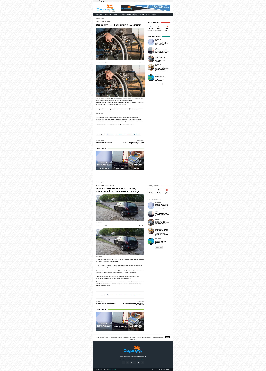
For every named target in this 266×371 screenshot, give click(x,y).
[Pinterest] (134, 362)
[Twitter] (167, 1)
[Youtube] (169, 1)
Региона (109, 21)
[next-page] (99, 172)
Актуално (102, 18)
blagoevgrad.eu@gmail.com (140, 358)
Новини (104, 21)
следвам (159, 25)
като (151, 25)
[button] (168, 14)
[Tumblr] (138, 362)
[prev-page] (97, 172)
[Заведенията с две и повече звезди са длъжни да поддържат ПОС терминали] (136, 160)
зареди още (158, 83)
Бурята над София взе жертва (104, 142)
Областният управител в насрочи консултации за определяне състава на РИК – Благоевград (104, 166)
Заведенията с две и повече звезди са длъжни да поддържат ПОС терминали (136, 166)
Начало (97, 18)
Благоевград (104, 162)
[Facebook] (164, 1)
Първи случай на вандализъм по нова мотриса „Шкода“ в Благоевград (160, 78)
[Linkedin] (131, 362)
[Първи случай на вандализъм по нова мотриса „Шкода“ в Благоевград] (151, 77)
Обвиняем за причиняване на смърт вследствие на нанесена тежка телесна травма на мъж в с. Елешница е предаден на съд (162, 69)
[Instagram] (166, 1)
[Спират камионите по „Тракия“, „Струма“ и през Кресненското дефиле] (120, 160)
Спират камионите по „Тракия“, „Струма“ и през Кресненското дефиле (120, 167)
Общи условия (112, 369)
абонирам (166, 25)
